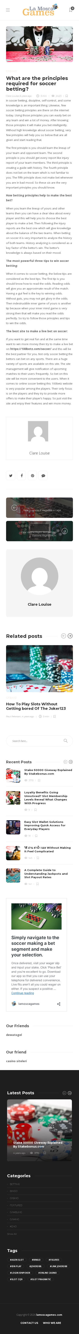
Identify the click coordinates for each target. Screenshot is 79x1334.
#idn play (15, 1266)
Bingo (13, 1191)
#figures (54, 1259)
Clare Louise (12, 96)
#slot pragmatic (40, 1279)
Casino (11, 71)
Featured (16, 1205)
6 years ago (26, 96)
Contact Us (29, 1322)
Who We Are (52, 1322)
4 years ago (28, 716)
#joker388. (35, 1266)
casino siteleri (16, 1061)
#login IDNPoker (20, 1272)
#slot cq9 (16, 1279)
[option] (39, 681)
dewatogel (14, 1035)
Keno (13, 1226)
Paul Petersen (13, 716)
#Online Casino (47, 1272)
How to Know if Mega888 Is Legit (42, 510)
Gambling (16, 1212)
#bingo (36, 1259)
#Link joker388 (58, 1266)
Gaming (14, 1219)
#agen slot (17, 1259)
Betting (15, 1184)
